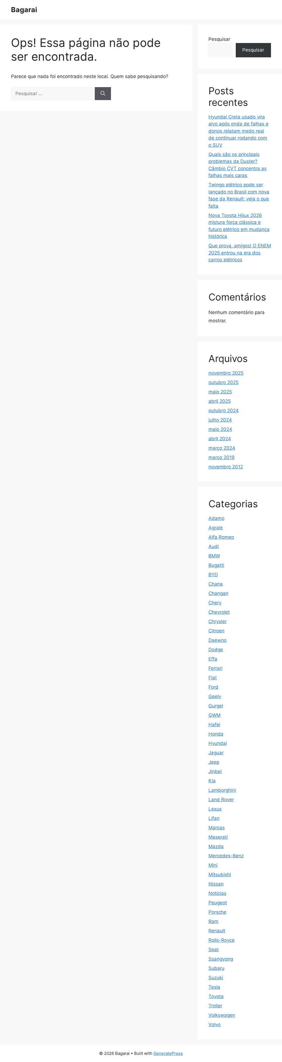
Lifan (213, 818)
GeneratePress (168, 1053)
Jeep (213, 762)
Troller (215, 1006)
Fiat (212, 677)
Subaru (216, 968)
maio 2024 (220, 429)
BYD (213, 574)
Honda (215, 734)
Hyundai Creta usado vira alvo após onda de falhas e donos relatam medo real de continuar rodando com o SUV (238, 131)
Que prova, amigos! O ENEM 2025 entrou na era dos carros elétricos (239, 252)
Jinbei (215, 771)
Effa (212, 659)
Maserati (218, 837)
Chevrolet (219, 612)
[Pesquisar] (103, 93)
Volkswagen (221, 1015)
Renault (216, 931)
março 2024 (221, 448)
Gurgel (215, 706)
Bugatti (216, 565)
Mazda (216, 846)
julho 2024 (220, 420)
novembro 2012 (225, 467)
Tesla (214, 987)
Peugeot (217, 902)
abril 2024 (219, 438)
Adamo (216, 518)
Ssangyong (220, 959)
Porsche (217, 912)
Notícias (217, 893)
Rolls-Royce (221, 940)
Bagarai (24, 10)
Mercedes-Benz (226, 856)
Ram (213, 921)
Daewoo (217, 640)
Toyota (216, 996)
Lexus (215, 809)
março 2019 (221, 457)
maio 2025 (220, 392)
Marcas (216, 827)
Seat (213, 949)
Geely (214, 696)
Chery (214, 602)
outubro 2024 (223, 410)
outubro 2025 (223, 382)
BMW (214, 556)
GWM (214, 715)
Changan (218, 593)
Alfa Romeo (221, 537)
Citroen (216, 631)
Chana (215, 584)
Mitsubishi (219, 874)
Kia (212, 781)
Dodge (215, 649)
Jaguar (216, 752)
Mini (213, 865)
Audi (213, 546)
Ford (213, 687)
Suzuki (215, 977)
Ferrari (215, 668)
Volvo (214, 1024)
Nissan (216, 884)
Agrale (215, 527)
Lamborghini (222, 790)
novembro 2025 (225, 373)
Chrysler (217, 621)
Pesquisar (219, 39)
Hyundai (217, 743)
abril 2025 (219, 401)
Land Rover (221, 799)
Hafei (214, 724)
